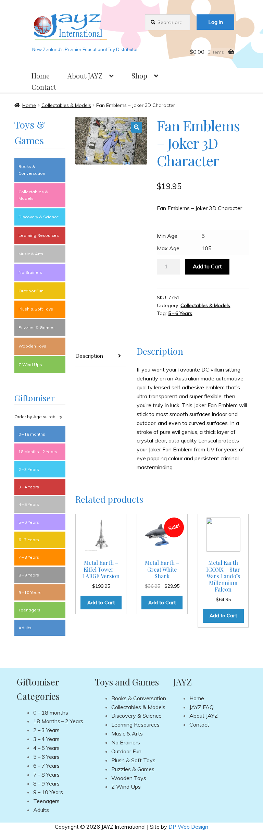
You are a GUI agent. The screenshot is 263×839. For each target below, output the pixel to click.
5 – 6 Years (180, 313)
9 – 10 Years (29, 592)
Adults (25, 627)
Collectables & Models (66, 105)
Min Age (167, 235)
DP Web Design (188, 826)
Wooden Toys (32, 346)
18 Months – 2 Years (37, 451)
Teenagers (29, 609)
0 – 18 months (31, 434)
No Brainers (30, 272)
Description (89, 355)
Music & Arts (30, 253)
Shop (139, 75)
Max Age (168, 248)
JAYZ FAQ (201, 707)
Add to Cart (207, 266)
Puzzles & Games (36, 327)
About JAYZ (84, 75)
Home (41, 75)
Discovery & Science (38, 216)
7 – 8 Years (28, 557)
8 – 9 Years (28, 574)
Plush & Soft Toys (35, 309)
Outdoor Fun (30, 290)
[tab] (100, 356)
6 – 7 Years (28, 539)
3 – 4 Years (28, 486)
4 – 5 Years (28, 504)
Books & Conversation (31, 170)
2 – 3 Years (28, 469)
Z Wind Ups (30, 364)
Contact (44, 87)
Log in (215, 22)
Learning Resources (38, 235)
